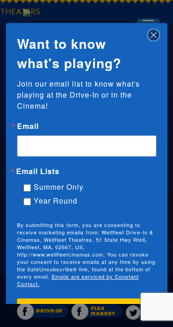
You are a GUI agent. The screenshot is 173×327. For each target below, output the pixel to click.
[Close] (154, 31)
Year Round (56, 200)
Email (28, 126)
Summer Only (59, 186)
